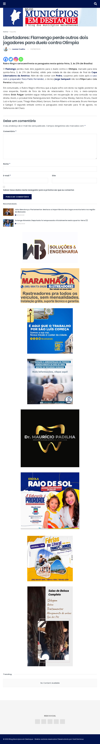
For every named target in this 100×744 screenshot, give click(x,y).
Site (54, 175)
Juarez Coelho (18, 49)
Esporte (13, 32)
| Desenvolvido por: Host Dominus (70, 739)
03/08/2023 (35, 49)
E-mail (7, 175)
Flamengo (10, 68)
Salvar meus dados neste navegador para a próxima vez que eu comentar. (39, 190)
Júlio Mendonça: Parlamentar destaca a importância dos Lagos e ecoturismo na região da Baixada (55, 210)
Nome (6, 164)
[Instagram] (16, 59)
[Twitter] (10, 59)
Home (5, 32)
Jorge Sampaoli (63, 79)
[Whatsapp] (21, 59)
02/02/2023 (20, 224)
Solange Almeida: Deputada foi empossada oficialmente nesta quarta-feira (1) (51, 220)
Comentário (10, 131)
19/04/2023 (20, 215)
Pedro (59, 75)
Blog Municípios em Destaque (21, 739)
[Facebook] (5, 59)
